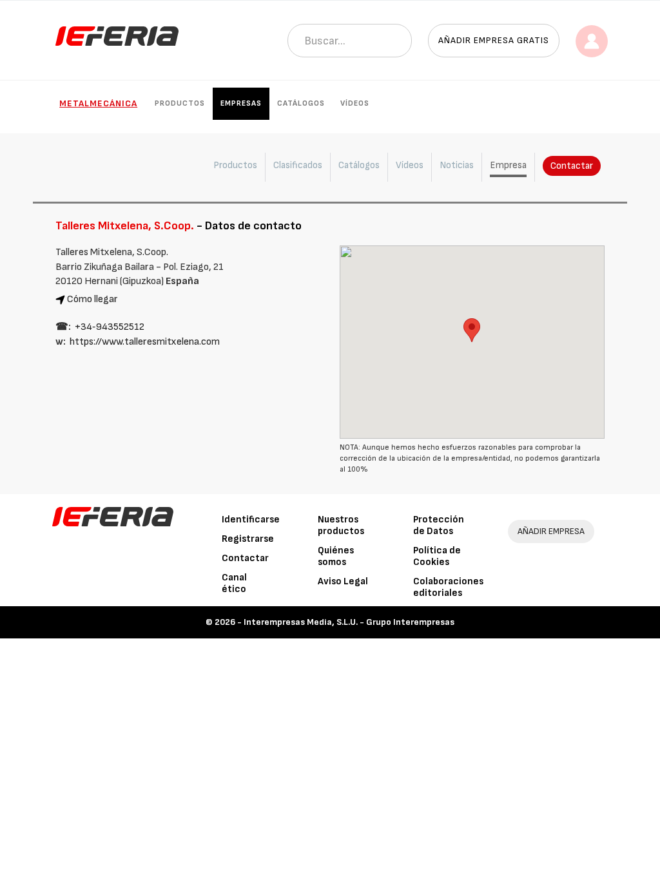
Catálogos (301, 103)
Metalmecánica (98, 103)
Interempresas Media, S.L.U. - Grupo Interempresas (349, 622)
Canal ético (234, 583)
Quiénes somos (336, 556)
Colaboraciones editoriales (448, 587)
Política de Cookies (437, 556)
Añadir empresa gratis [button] (493, 40)
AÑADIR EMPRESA (551, 531)
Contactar (571, 166)
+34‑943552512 (109, 327)
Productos (180, 103)
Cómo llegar (92, 299)
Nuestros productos (341, 525)
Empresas (241, 103)
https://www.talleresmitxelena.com (145, 342)
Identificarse (251, 519)
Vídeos (354, 103)
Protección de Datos (438, 525)
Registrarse (248, 539)
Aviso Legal (343, 581)
